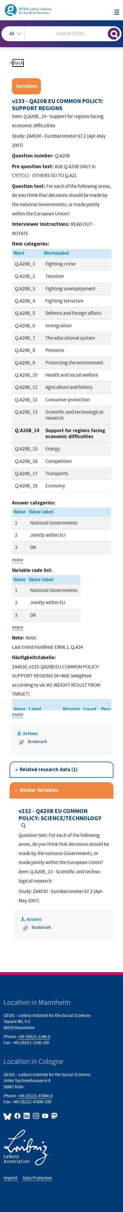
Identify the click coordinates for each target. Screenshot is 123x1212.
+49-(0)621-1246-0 (34, 1037)
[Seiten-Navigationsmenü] (116, 13)
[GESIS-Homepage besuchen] (28, 10)
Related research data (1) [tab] (49, 769)
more (17, 560)
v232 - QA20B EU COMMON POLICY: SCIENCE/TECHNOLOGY (60, 815)
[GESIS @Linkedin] (27, 1116)
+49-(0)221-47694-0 (35, 1096)
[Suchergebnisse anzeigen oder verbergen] (114, 33)
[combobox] (61, 33)
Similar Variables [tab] (39, 790)
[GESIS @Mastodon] (54, 1116)
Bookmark (37, 742)
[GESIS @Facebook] (17, 1116)
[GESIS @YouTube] (45, 1116)
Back (18, 63)
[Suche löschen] (103, 33)
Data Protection (37, 1178)
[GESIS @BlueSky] (8, 1116)
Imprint (11, 1178)
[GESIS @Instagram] (36, 1116)
